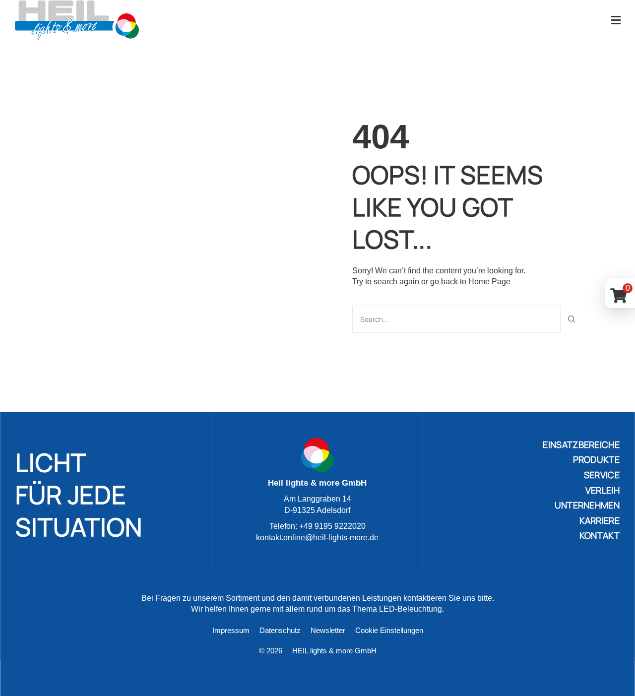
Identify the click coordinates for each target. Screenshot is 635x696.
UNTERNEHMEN (587, 505)
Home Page (489, 281)
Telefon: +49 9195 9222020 (317, 526)
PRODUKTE (596, 459)
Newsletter (328, 630)
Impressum (231, 630)
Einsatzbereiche (581, 444)
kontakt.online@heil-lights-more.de (317, 537)
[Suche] (572, 319)
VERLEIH (602, 490)
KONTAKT (599, 535)
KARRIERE (599, 520)
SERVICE (602, 475)
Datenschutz (280, 630)
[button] (615, 20)
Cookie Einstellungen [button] (389, 630)
